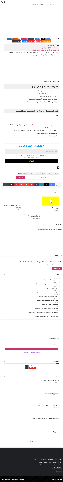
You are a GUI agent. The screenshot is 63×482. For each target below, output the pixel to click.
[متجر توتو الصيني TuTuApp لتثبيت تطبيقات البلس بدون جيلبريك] (9, 423)
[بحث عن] (2, 2)
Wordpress (50, 459)
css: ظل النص (56, 431)
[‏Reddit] (26, 184)
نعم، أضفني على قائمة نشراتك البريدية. (52, 265)
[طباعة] (6, 184)
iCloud (38, 94)
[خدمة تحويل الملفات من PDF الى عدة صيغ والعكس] (9, 410)
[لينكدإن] (41, 184)
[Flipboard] (16, 184)
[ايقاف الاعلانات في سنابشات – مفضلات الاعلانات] (50, 201)
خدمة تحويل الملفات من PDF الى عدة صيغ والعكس (48, 406)
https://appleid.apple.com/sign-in (35, 125)
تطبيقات (45, 462)
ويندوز (54, 467)
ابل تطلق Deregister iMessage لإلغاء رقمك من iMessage (31, 215)
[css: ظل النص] (9, 434)
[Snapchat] (31, 167)
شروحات (57, 4)
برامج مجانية (55, 462)
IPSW (56, 459)
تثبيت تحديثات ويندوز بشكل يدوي (51, 393)
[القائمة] (61, 2)
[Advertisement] (31, 69)
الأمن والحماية (43, 459)
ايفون (37, 173)
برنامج (50, 462)
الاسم (60, 248)
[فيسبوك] (52, 184)
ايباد (43, 173)
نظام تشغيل (59, 467)
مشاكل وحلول (22, 173)
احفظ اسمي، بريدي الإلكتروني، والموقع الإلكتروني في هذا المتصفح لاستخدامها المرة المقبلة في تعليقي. (39, 261)
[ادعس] (31, 2)
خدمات (49, 465)
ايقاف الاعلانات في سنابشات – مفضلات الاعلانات (51, 207)
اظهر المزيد (31, 441)
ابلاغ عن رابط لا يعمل (6, 479)
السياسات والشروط (14, 479)
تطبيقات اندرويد (58, 465)
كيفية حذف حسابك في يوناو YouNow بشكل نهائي (12, 206)
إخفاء (49, 45)
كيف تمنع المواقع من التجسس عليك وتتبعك (49, 380)
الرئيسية (61, 4)
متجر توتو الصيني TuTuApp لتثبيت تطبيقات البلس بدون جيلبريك (45, 418)
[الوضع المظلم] (4, 2)
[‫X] (46, 184)
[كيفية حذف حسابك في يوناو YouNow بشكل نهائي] (12, 200)
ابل (49, 173)
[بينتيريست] (31, 184)
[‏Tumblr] (36, 184)
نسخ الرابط (20, 178)
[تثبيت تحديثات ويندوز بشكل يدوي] (9, 398)
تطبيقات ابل (40, 462)
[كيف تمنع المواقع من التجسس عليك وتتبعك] (9, 385)
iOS (60, 459)
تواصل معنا (21, 479)
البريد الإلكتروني (58, 255)
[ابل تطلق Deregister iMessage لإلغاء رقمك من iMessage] (31, 205)
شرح (31, 173)
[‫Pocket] (21, 184)
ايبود (35, 459)
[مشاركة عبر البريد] (11, 184)
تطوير (53, 465)
